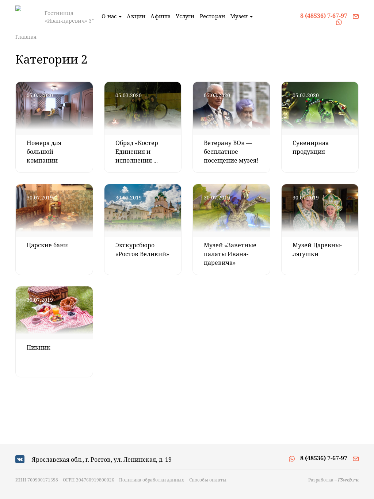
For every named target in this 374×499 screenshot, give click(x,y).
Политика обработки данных (151, 480)
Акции (136, 16)
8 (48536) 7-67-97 (323, 16)
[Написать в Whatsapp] (339, 21)
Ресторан (212, 16)
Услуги (185, 16)
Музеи (239, 16)
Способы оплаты (207, 480)
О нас (110, 16)
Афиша (160, 16)
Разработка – (333, 480)
